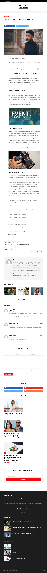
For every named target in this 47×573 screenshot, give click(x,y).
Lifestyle (6, 16)
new (17, 247)
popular (23, 247)
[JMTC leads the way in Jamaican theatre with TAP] (37, 291)
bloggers (7, 239)
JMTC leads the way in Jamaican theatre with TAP (37, 297)
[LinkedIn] (3, 71)
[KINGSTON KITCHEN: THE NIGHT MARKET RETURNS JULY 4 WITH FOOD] (23, 291)
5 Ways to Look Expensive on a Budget (13, 414)
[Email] (3, 74)
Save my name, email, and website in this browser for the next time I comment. (21, 370)
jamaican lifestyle (9, 247)
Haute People (17, 260)
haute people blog (9, 242)
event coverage (15, 239)
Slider (12, 249)
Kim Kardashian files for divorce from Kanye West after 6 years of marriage (12, 435)
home (18, 242)
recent (7, 249)
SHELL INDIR (12, 335)
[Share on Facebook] (3, 62)
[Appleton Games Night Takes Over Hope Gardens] (10, 291)
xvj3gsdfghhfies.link (14, 310)
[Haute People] (23, 6)
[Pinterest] (3, 68)
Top (44, 570)
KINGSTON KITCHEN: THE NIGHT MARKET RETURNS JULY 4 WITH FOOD (18, 1)
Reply (41, 309)
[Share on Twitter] (3, 65)
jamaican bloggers (9, 244)
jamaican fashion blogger (23, 244)
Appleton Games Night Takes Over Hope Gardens (9, 297)
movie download (13, 323)
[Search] (42, 1)
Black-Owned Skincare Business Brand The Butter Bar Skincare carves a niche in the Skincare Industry (12, 458)
